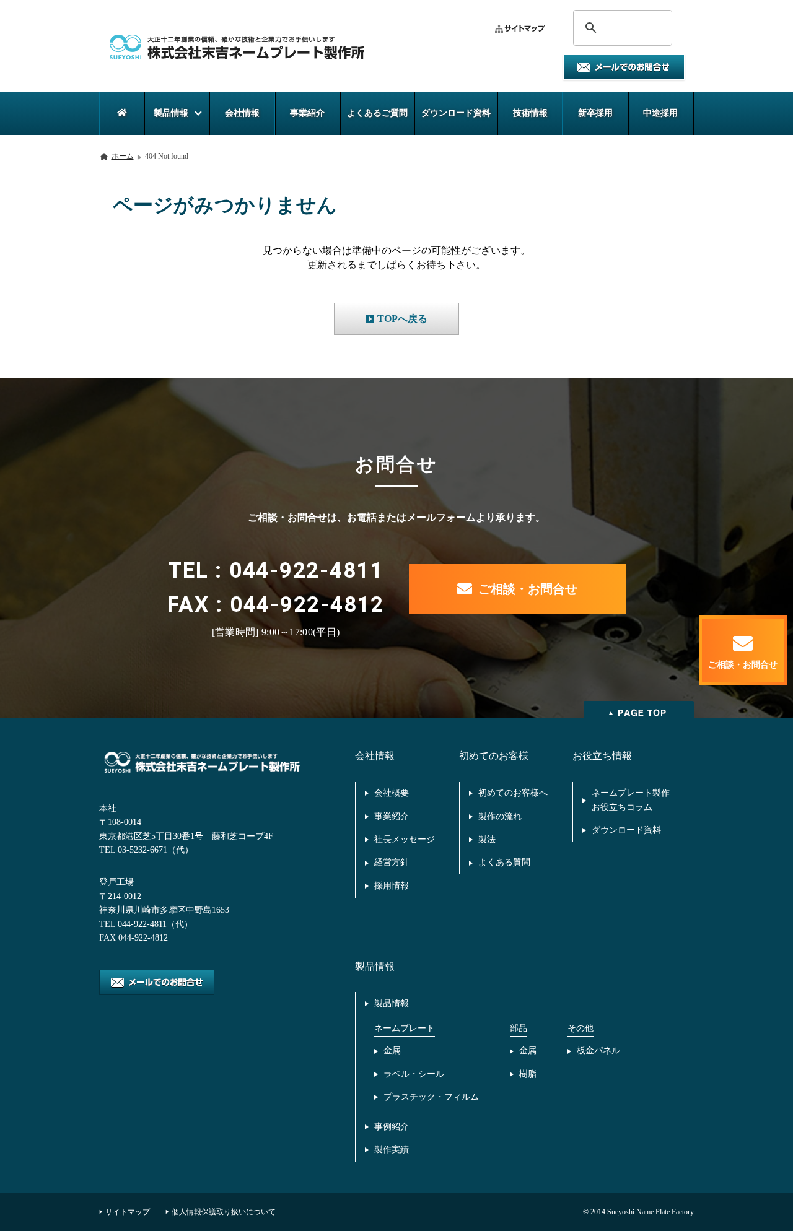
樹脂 (528, 1074)
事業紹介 (391, 816)
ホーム (123, 156)
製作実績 (391, 1149)
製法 (487, 839)
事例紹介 (391, 1126)
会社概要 (391, 793)
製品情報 (391, 1003)
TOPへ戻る (402, 318)
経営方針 (391, 862)
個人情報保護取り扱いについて (224, 1211)
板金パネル (598, 1050)
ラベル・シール (413, 1074)
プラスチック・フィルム (431, 1097)
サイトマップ (127, 1211)
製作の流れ (500, 816)
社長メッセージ (404, 839)
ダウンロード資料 (626, 830)
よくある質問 (504, 862)
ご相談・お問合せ (527, 589)
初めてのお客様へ (513, 793)
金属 (392, 1050)
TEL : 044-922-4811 (275, 570)
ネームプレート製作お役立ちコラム (631, 799)
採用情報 (391, 885)
